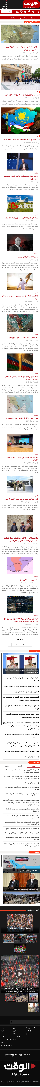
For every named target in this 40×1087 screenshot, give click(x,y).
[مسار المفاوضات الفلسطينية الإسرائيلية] (21, 882)
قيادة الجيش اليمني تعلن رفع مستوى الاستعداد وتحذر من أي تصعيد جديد (21, 671)
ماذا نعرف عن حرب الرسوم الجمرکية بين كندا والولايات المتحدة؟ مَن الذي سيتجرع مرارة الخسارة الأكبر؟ (22, 744)
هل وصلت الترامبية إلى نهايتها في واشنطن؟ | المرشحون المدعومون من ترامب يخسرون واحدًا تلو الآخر (21, 777)
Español (4, 6)
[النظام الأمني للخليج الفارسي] (21, 864)
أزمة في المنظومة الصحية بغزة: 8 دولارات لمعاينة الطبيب (21, 686)
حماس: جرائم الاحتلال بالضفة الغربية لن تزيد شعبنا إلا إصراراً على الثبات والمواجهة (22, 716)
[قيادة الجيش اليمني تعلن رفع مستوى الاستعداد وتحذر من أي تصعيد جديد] (21, 663)
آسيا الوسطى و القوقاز (6, 1046)
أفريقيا (2, 1031)
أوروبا (1, 1034)
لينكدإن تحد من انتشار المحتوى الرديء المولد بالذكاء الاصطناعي (23, 817)
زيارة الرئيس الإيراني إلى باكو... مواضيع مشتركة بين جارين (22, 95)
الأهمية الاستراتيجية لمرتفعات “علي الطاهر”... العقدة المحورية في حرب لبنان (22, 771)
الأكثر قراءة (36, 762)
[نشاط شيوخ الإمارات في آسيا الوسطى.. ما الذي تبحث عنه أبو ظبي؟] (20, 281)
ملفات (37, 852)
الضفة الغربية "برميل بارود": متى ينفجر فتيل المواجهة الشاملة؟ (22, 838)
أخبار (37, 651)
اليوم (33, 766)
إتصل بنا (28, 1031)
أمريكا (2, 1037)
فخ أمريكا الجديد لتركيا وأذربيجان (28, 257)
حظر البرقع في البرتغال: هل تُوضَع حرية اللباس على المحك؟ (23, 679)
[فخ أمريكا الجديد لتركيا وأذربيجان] (20, 242)
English (4, 8)
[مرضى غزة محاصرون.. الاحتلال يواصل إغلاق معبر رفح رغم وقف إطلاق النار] (33, 1007)
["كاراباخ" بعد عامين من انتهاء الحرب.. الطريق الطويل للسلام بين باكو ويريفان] (20, 34)
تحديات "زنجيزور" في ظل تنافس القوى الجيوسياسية (22, 418)
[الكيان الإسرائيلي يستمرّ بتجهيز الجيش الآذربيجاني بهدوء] (20, 484)
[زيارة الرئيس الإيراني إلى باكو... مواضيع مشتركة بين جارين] (20, 77)
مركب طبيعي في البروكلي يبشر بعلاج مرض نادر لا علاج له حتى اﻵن (22, 810)
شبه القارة (3, 1043)
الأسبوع (20, 766)
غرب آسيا (2, 1028)
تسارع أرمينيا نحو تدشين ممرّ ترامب (27, 580)
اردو (6, 3)
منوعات (15, 1040)
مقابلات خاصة (17, 1037)
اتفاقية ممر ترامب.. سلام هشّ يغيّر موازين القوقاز (23, 338)
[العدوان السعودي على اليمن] (21, 901)
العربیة (5, 1)
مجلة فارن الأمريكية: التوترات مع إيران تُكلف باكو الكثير (21, 218)
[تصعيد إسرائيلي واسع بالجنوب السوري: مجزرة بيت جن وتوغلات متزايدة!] (22, 997)
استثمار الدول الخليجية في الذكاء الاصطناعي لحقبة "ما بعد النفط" (22, 736)
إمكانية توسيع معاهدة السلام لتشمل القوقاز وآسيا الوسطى (21, 139)
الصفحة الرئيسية (30, 1028)
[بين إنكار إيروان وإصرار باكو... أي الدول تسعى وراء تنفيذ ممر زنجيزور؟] (20, 161)
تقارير (14, 1031)
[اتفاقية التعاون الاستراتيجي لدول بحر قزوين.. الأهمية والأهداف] (20, 443)
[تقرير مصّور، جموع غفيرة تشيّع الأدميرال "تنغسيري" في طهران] (31, 938)
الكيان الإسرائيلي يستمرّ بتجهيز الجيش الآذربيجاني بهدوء (21, 499)
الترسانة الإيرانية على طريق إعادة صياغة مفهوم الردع (22, 829)
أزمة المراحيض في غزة (32, 757)
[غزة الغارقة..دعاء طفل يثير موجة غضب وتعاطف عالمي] (33, 997)
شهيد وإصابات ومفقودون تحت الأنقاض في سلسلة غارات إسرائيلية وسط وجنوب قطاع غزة (21, 699)
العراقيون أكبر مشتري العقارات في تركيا (26, 692)
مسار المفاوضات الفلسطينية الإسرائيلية (26, 889)
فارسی (5, 4)
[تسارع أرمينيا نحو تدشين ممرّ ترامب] (20, 565)
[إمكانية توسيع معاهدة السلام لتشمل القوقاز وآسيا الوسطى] (20, 120)
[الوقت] (31, 5)
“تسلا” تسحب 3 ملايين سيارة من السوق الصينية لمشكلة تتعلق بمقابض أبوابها (21, 845)
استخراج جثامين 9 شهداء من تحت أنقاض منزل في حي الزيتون (22, 707)
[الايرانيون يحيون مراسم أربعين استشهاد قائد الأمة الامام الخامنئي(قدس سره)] (20, 938)
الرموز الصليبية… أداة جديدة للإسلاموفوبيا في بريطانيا (22, 751)
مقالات (15, 1034)
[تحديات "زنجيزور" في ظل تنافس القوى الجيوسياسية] (20, 404)
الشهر (7, 766)
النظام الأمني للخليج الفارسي (29, 871)
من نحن (28, 1034)
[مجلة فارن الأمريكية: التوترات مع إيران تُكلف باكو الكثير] (20, 203)
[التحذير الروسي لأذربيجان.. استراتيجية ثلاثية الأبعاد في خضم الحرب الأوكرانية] (20, 362)
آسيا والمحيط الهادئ (5, 1040)
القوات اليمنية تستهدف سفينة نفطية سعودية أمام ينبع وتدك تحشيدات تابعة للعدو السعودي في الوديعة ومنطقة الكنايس (21, 726)
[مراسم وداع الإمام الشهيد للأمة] (20, 923)
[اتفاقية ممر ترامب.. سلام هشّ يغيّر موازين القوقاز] (20, 323)
